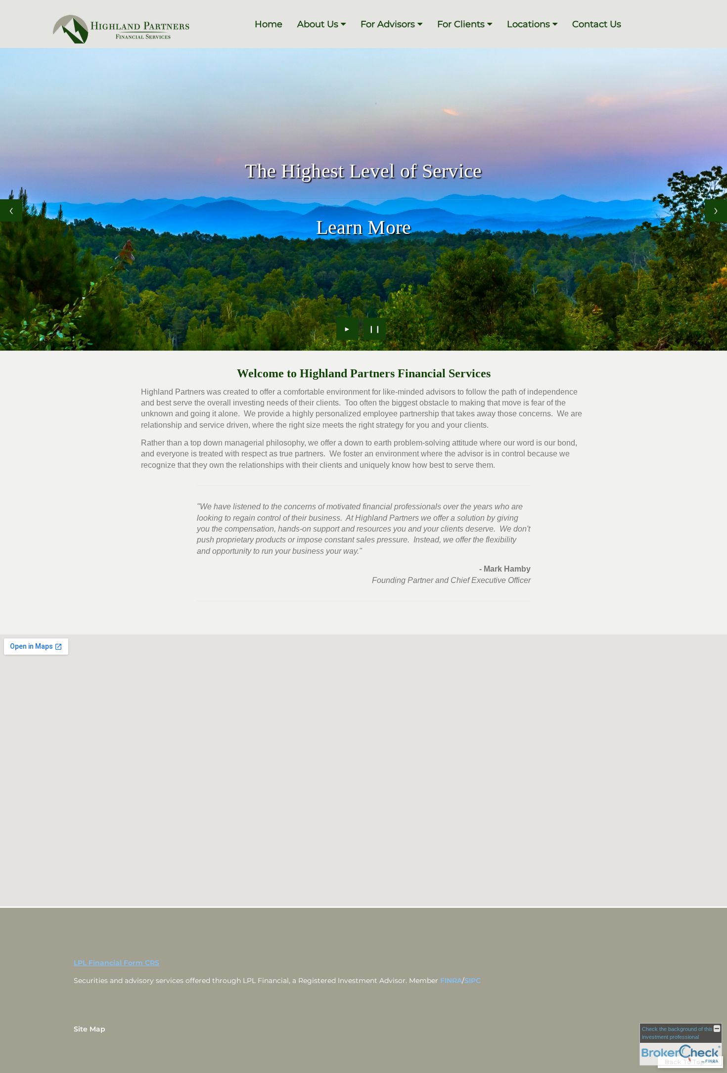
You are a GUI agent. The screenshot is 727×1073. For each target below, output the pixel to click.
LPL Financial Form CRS (116, 962)
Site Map (89, 1029)
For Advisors (388, 24)
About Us (317, 24)
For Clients (461, 24)
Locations (528, 24)
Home (268, 24)
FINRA (451, 980)
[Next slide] (716, 210)
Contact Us (596, 24)
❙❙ (374, 328)
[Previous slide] (11, 210)
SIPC (472, 980)
